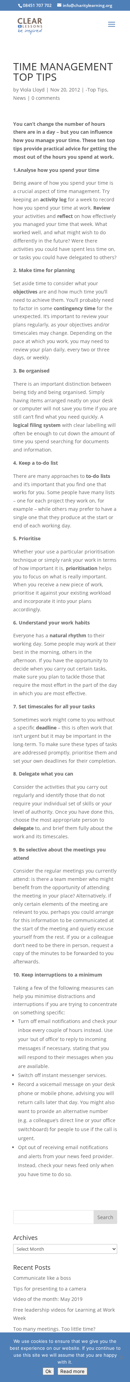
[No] (121, 1357)
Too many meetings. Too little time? (54, 1329)
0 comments (46, 98)
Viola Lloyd (32, 89)
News (19, 98)
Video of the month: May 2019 (48, 1299)
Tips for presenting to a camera (49, 1288)
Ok (48, 1371)
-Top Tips (96, 89)
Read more (72, 1371)
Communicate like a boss (42, 1278)
